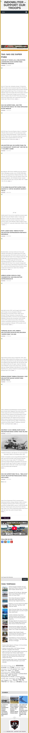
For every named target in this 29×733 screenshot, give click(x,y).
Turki (11, 681)
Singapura (6, 680)
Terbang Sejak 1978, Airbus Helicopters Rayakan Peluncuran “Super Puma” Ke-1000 (13, 332)
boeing (8, 667)
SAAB (2, 680)
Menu (3, 12)
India (22, 669)
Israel (9, 670)
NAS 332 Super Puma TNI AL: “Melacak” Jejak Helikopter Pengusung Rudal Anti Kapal (14, 475)
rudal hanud (17, 678)
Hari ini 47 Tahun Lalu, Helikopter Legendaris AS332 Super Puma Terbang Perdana (13, 61)
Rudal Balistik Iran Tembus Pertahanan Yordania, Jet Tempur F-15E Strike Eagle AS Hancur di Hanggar (18, 639)
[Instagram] (5, 542)
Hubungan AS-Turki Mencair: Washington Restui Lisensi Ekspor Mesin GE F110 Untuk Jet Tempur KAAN (18, 594)
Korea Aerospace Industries (6, 672)
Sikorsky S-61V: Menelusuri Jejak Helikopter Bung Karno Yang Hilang (14, 430)
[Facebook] (2, 542)
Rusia (22, 678)
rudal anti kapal (12, 678)
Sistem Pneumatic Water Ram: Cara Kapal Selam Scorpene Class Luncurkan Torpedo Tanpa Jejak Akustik (18, 611)
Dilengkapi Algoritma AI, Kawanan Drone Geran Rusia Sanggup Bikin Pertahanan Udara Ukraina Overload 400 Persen (18, 622)
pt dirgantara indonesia (19, 676)
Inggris (3, 670)
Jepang (12, 670)
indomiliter (3, 65)
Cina (12, 667)
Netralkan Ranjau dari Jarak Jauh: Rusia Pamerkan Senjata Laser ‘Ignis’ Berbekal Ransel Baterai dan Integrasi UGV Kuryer (13, 656)
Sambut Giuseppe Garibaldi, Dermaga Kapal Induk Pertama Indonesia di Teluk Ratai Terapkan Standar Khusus (17, 588)
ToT (8, 681)
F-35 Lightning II (13, 669)
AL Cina (13, 665)
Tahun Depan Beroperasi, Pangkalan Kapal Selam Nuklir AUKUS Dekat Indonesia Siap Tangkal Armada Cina (17, 599)
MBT (6, 675)
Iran (6, 670)
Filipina (19, 669)
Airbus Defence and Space (6, 665)
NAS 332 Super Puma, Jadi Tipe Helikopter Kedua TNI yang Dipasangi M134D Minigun (14, 106)
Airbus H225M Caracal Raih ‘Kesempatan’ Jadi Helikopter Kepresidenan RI (11, 277)
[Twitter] (8, 542)
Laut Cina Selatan (13, 673)
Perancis (14, 675)
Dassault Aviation (18, 667)
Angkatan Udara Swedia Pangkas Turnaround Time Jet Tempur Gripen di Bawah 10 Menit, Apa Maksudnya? (17, 633)
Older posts (6, 518)
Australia (3, 667)
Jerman (17, 670)
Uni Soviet (24, 681)
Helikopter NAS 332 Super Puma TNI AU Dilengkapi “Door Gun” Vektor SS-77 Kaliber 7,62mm (14, 147)
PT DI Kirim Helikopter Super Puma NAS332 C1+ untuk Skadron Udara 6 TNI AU (13, 188)
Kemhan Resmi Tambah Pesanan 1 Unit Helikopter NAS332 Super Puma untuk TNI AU (14, 378)
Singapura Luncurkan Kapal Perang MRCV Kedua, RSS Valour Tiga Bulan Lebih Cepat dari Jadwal (18, 605)
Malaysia (3, 675)
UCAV (14, 681)
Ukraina (19, 681)
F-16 (8, 669)
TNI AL (21, 680)
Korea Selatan (15, 672)
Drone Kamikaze (4, 669)
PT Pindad (3, 678)
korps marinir (4, 673)
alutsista (19, 665)
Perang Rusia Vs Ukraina (7, 676)
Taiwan (10, 680)
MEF (9, 675)
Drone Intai (23, 667)
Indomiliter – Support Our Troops (16, 731)
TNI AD (15, 680)
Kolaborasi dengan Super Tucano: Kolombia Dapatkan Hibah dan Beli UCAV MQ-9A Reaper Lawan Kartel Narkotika (14, 661)
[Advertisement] (14, 28)
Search (24, 579)
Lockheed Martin (22, 673)
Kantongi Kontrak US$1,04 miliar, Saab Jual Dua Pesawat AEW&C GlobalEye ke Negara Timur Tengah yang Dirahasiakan (18, 628)
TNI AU (4, 681)
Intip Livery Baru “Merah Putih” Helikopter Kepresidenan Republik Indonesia (14, 232)
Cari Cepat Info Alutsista (7, 577)
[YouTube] (11, 542)
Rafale (7, 678)
